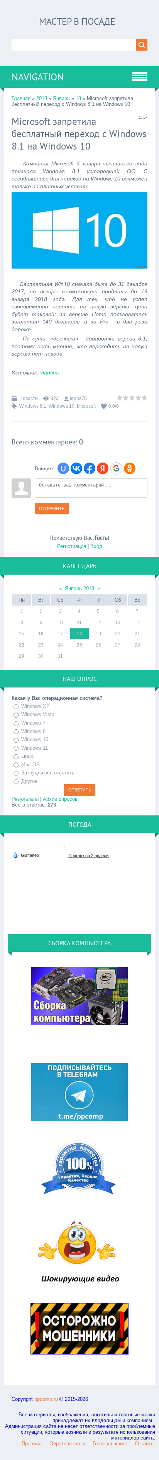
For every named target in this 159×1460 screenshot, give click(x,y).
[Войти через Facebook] (89, 468)
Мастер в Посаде (77, 21)
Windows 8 (33, 731)
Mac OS (30, 764)
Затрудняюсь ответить (47, 773)
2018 (41, 98)
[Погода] (26, 855)
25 (79, 645)
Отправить (51, 508)
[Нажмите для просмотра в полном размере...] (79, 274)
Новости (28, 398)
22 (21, 645)
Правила (32, 1443)
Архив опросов (60, 799)
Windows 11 (34, 748)
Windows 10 (61, 406)
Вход (96, 546)
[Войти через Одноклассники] (129, 468)
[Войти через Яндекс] (102, 468)
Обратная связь (67, 1443)
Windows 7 (33, 723)
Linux (27, 756)
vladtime (50, 372)
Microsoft (86, 406)
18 (78, 98)
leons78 (78, 398)
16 (41, 633)
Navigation (38, 77)
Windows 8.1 (32, 406)
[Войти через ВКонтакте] (76, 468)
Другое (29, 781)
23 (41, 645)
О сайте (144, 1443)
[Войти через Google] (116, 468)
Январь (61, 98)
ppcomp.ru (46, 1399)
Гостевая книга (110, 1443)
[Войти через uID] (63, 468)
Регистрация (71, 546)
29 (21, 656)
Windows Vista (37, 714)
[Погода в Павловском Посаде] (61, 848)
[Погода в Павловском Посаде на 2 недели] (88, 855)
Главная (21, 98)
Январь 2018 (79, 588)
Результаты (25, 799)
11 (79, 622)
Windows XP (35, 706)
